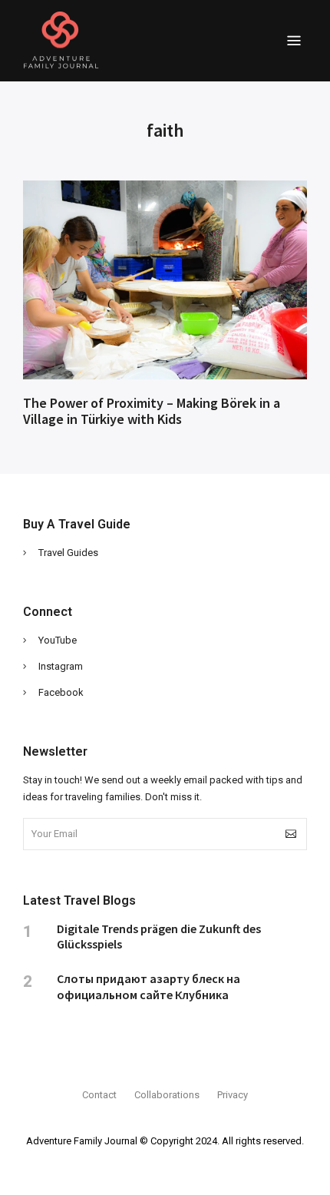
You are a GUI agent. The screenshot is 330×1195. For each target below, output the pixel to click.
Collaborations (167, 1095)
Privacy (232, 1095)
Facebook (61, 692)
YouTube (57, 640)
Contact (99, 1095)
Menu (294, 41)
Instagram (60, 666)
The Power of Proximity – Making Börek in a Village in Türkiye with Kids (151, 411)
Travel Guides (68, 552)
